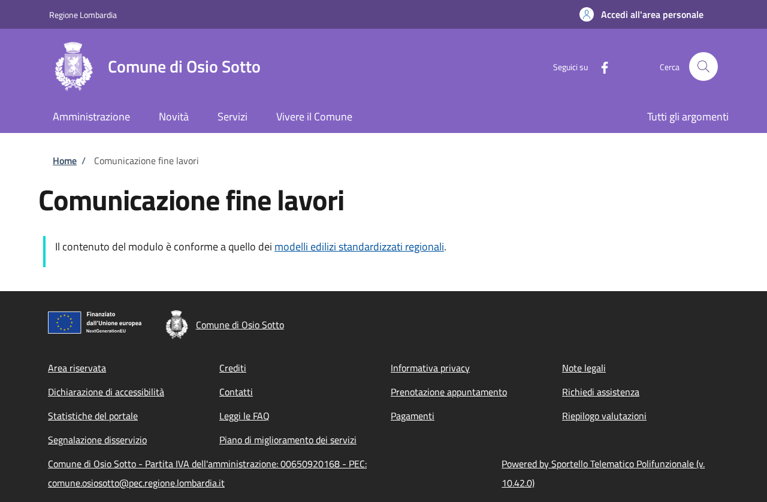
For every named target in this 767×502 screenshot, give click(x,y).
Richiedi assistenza (600, 392)
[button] (641, 14)
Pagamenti (412, 416)
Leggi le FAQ (244, 416)
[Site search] (703, 66)
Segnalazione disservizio (97, 440)
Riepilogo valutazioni (604, 416)
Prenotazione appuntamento (449, 392)
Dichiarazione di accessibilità (106, 392)
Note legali (584, 368)
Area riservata (77, 368)
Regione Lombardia (83, 14)
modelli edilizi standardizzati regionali (359, 246)
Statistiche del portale (93, 416)
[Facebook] (600, 66)
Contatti (236, 392)
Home (65, 160)
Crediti (232, 368)
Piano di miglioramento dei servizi (288, 440)
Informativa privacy (430, 368)
